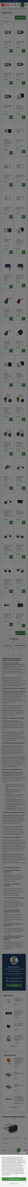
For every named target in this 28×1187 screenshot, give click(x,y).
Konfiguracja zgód (14, 1183)
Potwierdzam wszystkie (14, 1179)
